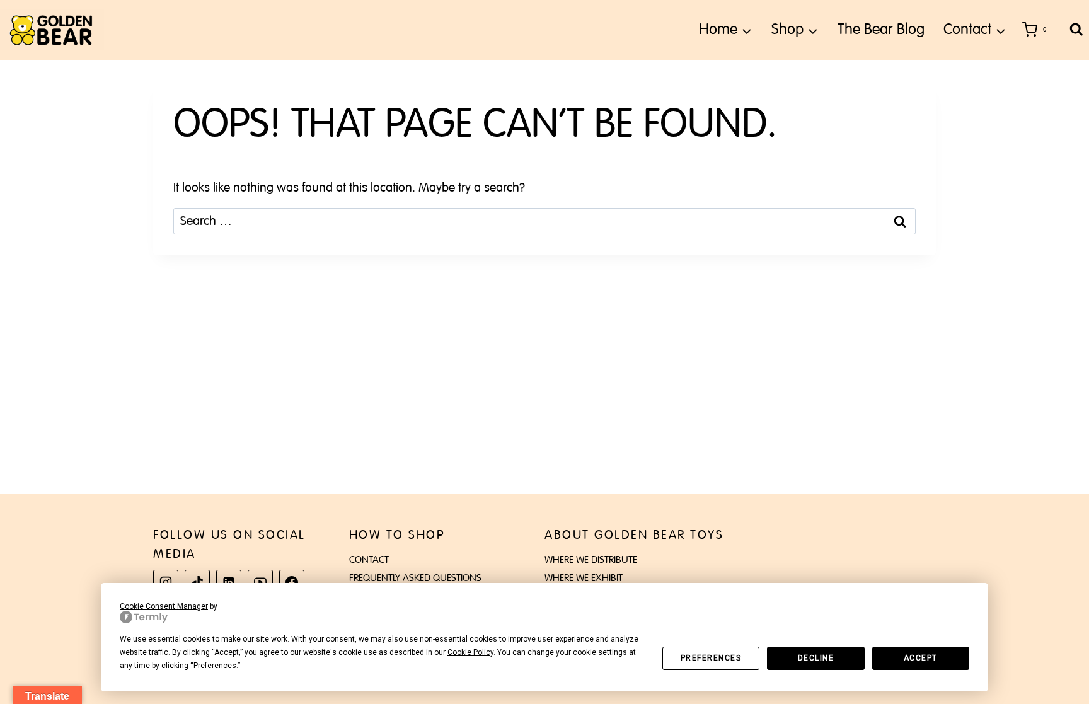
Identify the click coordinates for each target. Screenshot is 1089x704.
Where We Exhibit (583, 578)
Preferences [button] (214, 665)
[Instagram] (165, 582)
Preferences (711, 658)
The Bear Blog (881, 29)
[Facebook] (291, 582)
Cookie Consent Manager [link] (164, 606)
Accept (921, 658)
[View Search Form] (1076, 29)
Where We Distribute (590, 559)
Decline (816, 658)
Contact (369, 559)
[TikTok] (197, 582)
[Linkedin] (228, 582)
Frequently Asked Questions (415, 578)
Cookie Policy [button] (470, 652)
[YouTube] (260, 582)
